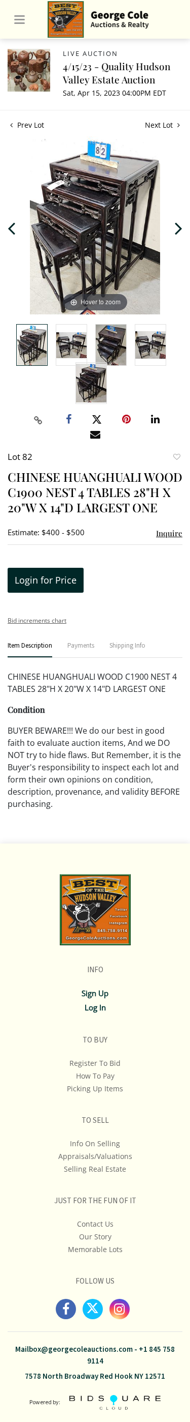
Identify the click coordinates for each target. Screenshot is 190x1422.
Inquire (169, 533)
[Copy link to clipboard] (38, 420)
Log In (95, 1007)
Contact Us (95, 1224)
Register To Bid (95, 1063)
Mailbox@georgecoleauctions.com (74, 1349)
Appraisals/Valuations (95, 1156)
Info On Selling (95, 1143)
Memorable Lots (95, 1249)
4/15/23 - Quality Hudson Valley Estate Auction (116, 73)
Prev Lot (29, 125)
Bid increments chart (37, 620)
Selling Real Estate (95, 1169)
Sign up (95, 993)
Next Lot (160, 125)
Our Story (95, 1236)
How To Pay (95, 1076)
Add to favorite (176, 458)
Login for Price (46, 580)
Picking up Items (95, 1088)
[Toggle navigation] (19, 19)
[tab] (30, 650)
